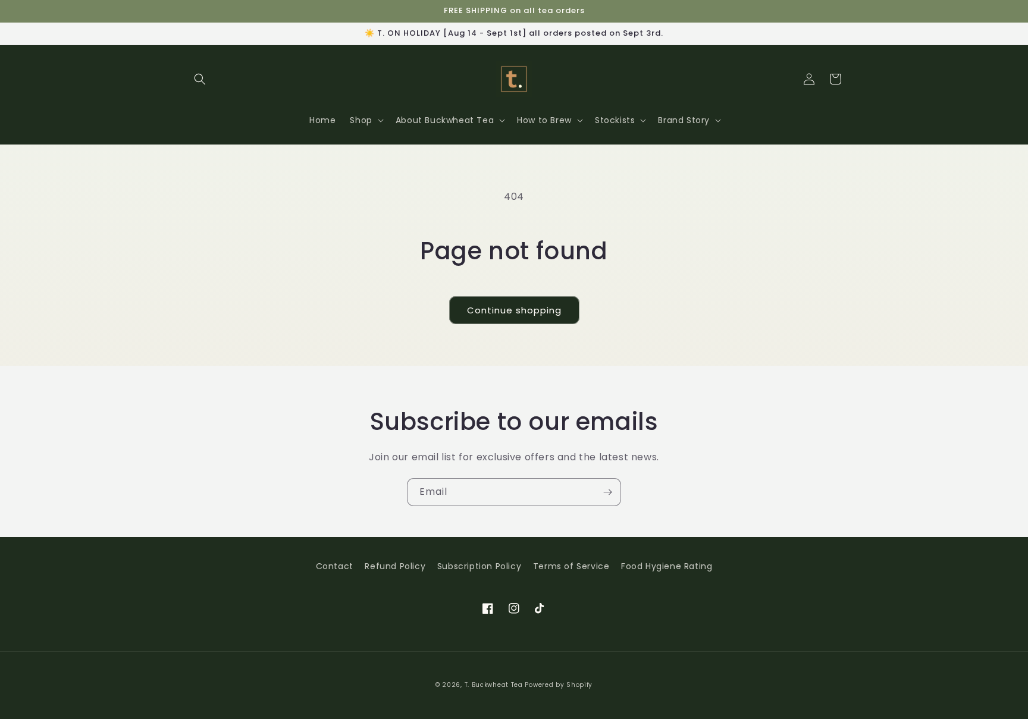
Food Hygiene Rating (666, 566)
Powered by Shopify (559, 684)
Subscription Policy (479, 566)
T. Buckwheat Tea (494, 684)
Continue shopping (514, 310)
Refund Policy (395, 566)
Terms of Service (571, 566)
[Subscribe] (607, 492)
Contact (334, 566)
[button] (200, 79)
